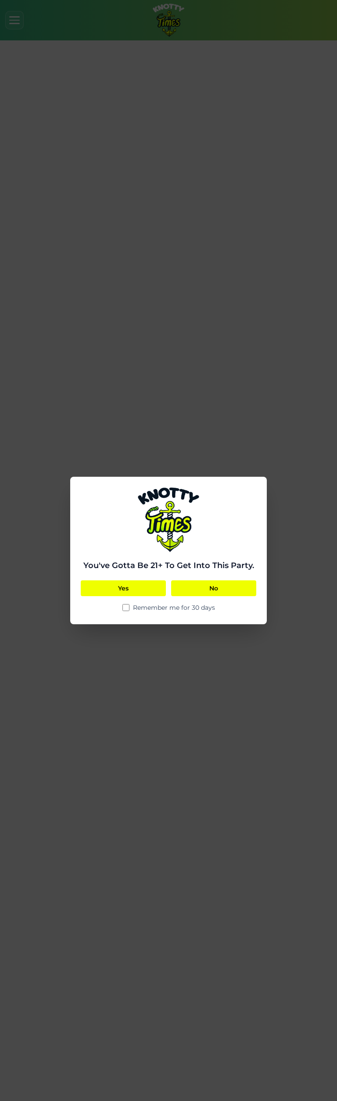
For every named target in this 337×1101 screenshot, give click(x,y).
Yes (123, 588)
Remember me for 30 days (174, 608)
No (213, 588)
